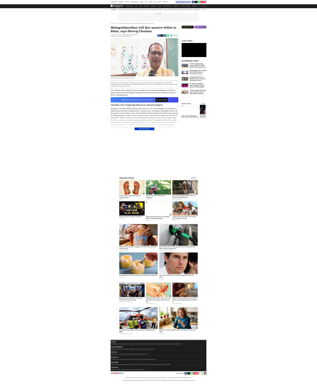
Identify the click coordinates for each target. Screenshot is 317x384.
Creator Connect (185, 6)
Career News (145, 359)
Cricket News (122, 354)
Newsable (120, 1)
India (136, 6)
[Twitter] (196, 2)
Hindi (155, 1)
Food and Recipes (124, 359)
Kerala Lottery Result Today (136, 9)
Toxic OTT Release (122, 9)
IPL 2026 (194, 6)
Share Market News (125, 364)
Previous (202, 9)
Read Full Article (144, 128)
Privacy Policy (145, 377)
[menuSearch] (207, 6)
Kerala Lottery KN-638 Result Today (153, 9)
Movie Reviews (139, 349)
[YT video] (202, 2)
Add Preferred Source (182, 2)
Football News (129, 354)
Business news (115, 364)
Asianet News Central (128, 34)
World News (143, 343)
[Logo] (118, 6)
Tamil (146, 1)
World (141, 6)
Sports (160, 6)
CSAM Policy (152, 377)
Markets (153, 6)
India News (136, 343)
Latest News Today (127, 343)
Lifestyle (176, 6)
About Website (129, 377)
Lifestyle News (115, 359)
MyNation (165, 1)
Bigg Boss (132, 349)
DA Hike (138, 364)
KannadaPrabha (134, 1)
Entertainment (167, 6)
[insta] (205, 2)
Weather (113, 369)
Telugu (141, 1)
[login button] (202, 6)
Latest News (129, 6)
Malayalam (114, 1)
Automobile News (166, 364)
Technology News (156, 364)
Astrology (139, 359)
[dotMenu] (200, 6)
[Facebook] (193, 2)
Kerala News (158, 343)
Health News (133, 359)
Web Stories (153, 359)
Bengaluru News (178, 343)
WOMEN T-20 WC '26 (200, 27)
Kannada (127, 1)
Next (205, 9)
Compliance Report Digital (179, 377)
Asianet (117, 373)
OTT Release (125, 349)
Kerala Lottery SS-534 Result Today (172, 9)
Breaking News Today (116, 343)
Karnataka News (151, 343)
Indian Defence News (168, 343)
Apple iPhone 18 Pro (187, 9)
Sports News (114, 354)
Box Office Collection (149, 349)
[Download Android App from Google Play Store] (202, 373)
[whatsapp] (199, 2)
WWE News (137, 354)
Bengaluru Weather (140, 369)
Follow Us (175, 35)
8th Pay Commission (146, 364)
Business (147, 6)
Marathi (160, 1)
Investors (189, 377)
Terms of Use (137, 377)
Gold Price (133, 364)
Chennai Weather (130, 369)
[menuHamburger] (205, 6)
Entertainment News (116, 349)
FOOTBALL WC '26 (187, 27)
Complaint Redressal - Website (164, 377)
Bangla (150, 1)
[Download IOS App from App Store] (205, 373)
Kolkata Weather (121, 369)
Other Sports (144, 354)
